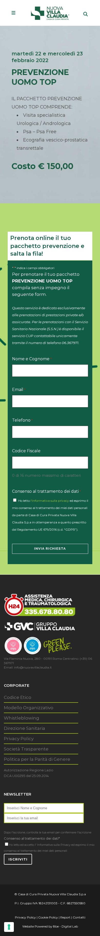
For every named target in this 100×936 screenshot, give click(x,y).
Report (65, 917)
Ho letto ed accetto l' (22, 845)
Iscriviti (17, 859)
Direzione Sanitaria (24, 728)
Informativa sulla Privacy (54, 845)
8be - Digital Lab (65, 926)
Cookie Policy (48, 917)
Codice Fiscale (26, 450)
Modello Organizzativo (28, 707)
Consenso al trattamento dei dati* (32, 838)
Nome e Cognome (32, 358)
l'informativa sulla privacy (50, 501)
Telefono (22, 420)
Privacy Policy (19, 738)
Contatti (79, 917)
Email (18, 389)
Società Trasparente (26, 748)
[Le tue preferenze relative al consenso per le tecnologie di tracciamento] (9, 927)
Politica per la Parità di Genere (37, 759)
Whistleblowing (21, 718)
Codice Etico (17, 697)
